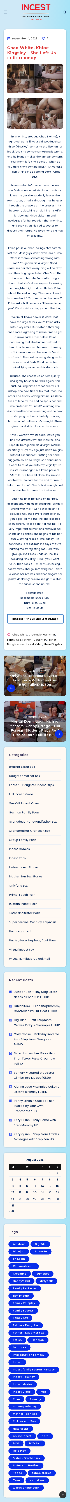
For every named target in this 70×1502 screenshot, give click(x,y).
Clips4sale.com (23, 1266)
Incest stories (22, 1384)
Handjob (38, 1340)
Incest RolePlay (24, 1377)
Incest (17, 1362)
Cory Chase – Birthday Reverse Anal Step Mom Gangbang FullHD (36, 1039)
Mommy (35, 1399)
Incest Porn (17, 858)
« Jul (12, 1211)
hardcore (19, 1347)
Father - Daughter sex (28, 1332)
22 (50, 1192)
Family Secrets (23, 1310)
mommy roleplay (24, 1406)
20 (35, 1192)
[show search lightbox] (64, 12)
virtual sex (37, 1480)
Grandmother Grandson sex (29, 831)
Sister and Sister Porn (24, 913)
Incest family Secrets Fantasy (34, 1369)
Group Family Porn (22, 840)
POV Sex (35, 1443)
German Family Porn (24, 812)
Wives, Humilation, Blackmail (29, 959)
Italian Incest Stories (24, 867)
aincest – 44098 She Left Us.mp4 (35, 619)
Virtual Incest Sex (21, 950)
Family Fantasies (25, 1288)
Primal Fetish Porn (22, 895)
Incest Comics (19, 849)
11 (20, 1186)
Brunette (41, 1251)
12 (27, 1186)
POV (16, 1443)
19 (27, 1192)
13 (35, 1186)
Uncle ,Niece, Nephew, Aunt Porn (32, 940)
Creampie (35, 634)
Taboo (17, 1473)
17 (12, 1192)
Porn (45, 1436)
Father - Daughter (34, 640)
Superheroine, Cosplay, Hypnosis (32, 922)
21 (42, 1192)
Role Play (19, 1450)
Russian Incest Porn (23, 904)
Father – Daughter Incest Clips (31, 785)
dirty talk (46, 1281)
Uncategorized (20, 931)
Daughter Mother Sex (24, 776)
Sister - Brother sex (26, 1458)
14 (42, 1186)
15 (50, 1186)
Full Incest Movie (21, 794)
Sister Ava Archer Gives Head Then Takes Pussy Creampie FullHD (35, 1058)
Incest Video (34, 644)
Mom (16, 1399)
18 (20, 1192)
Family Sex (14, 640)
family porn (21, 1295)
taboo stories (42, 1473)
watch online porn (26, 1487)
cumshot (49, 634)
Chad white (19, 634)
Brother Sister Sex (22, 767)
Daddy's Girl (21, 1281)
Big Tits (40, 1244)
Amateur (19, 1244)
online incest (22, 1436)
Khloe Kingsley (53, 644)
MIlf (43, 1391)
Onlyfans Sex (18, 886)
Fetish (17, 1340)
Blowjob (19, 1251)
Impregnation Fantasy (28, 1354)
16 (57, 1186)
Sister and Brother (26, 1465)
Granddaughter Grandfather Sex (33, 822)
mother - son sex (25, 1413)
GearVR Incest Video (24, 803)
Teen (16, 1480)
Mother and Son (24, 1421)
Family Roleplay (24, 1303)
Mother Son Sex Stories (26, 876)
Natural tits (21, 1428)
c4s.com (19, 1258)
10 (12, 1186)
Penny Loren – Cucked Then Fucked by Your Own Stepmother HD (34, 1106)
